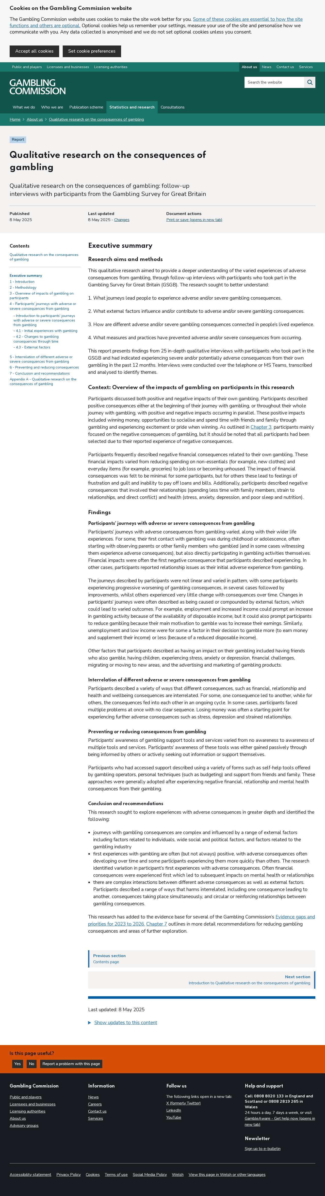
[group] (202, 1023)
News (266, 67)
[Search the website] (309, 82)
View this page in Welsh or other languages (227, 1174)
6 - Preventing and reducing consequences (44, 367)
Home (15, 119)
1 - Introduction (22, 281)
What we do (24, 107)
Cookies (93, 1174)
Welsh (178, 1174)
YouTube (173, 1117)
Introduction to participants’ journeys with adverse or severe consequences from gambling (44, 320)
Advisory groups (24, 1125)
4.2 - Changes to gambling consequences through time (36, 339)
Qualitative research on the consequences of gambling (96, 119)
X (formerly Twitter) (183, 1103)
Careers (95, 1104)
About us (249, 67)
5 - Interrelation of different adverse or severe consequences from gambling (41, 359)
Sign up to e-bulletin (263, 1149)
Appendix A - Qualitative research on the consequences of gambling (43, 381)
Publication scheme (86, 107)
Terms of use (116, 1174)
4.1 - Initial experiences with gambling (46, 331)
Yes (18, 1064)
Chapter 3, (261, 427)
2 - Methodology (23, 287)
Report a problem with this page (71, 1064)
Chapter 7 (156, 924)
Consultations (173, 107)
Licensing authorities (110, 67)
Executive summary (26, 275)
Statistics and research (132, 107)
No (33, 1064)
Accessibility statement (30, 1174)
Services (306, 67)
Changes (121, 220)
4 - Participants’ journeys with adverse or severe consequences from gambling (43, 306)
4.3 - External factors (33, 347)
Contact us (285, 67)
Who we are (52, 107)
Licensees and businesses (68, 67)
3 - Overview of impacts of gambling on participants (42, 295)
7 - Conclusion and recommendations (40, 373)
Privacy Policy (68, 1174)
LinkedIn (173, 1110)
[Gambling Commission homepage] (38, 93)
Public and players (27, 67)
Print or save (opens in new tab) (194, 220)
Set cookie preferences (92, 51)
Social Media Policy (150, 1174)
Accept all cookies (34, 51)
